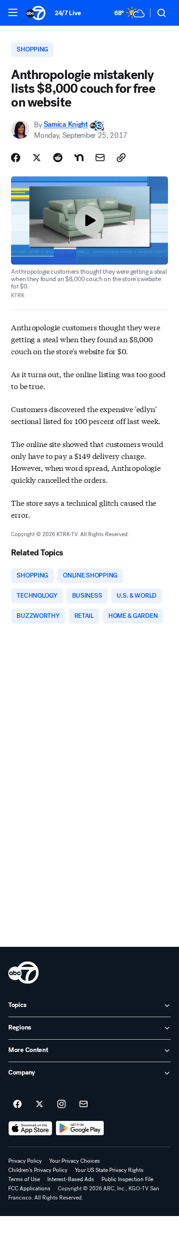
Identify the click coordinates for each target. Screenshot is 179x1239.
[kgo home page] (23, 973)
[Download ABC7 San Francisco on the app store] (30, 1128)
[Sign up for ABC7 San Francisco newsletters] (83, 1104)
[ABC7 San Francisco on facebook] (17, 1104)
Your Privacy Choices (74, 1161)
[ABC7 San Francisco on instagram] (61, 1104)
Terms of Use (24, 1179)
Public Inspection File (127, 1179)
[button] (12, 12)
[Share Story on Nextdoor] (79, 157)
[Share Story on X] (37, 157)
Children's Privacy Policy (37, 1170)
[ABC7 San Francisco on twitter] (39, 1104)
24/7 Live (68, 13)
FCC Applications (29, 1188)
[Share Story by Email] (100, 157)
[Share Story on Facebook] (15, 157)
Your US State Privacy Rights (109, 1170)
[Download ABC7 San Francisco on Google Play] (80, 1128)
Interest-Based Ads (70, 1179)
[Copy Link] (121, 157)
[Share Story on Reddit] (58, 157)
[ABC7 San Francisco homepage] (35, 13)
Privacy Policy (25, 1161)
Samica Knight (66, 125)
